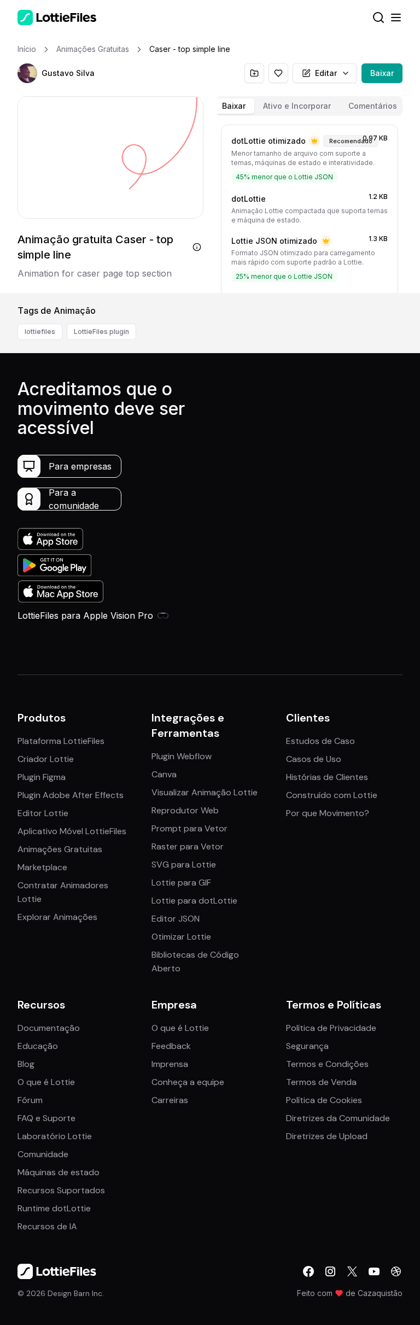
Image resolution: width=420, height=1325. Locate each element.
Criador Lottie (46, 759)
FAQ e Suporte (46, 1118)
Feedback (171, 1046)
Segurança (307, 1046)
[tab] (233, 106)
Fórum (30, 1100)
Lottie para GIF (181, 882)
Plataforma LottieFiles (61, 741)
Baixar (382, 73)
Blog (26, 1064)
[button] (27, 73)
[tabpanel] (309, 206)
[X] (352, 1271)
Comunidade (43, 1154)
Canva (164, 774)
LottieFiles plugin (101, 331)
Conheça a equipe (187, 1082)
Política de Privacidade (331, 1028)
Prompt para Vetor (189, 828)
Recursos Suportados (61, 1190)
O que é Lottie (46, 1082)
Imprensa (169, 1064)
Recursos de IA (47, 1226)
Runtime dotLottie (54, 1208)
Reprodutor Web (185, 810)
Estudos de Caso (320, 741)
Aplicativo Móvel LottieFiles (72, 831)
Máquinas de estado (59, 1172)
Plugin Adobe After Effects (71, 795)
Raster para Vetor (187, 846)
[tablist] (309, 106)
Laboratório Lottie (55, 1136)
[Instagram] (330, 1271)
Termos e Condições (327, 1064)
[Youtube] (374, 1271)
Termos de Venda (321, 1082)
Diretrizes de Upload (327, 1136)
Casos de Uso (313, 759)
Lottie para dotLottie (194, 900)
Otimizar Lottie (181, 936)
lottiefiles (40, 331)
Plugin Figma (42, 777)
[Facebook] (308, 1271)
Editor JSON (175, 918)
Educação (38, 1046)
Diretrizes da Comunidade (338, 1118)
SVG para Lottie (183, 864)
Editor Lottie (43, 813)
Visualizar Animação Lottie (204, 792)
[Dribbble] (395, 1271)
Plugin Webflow (181, 756)
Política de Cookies (324, 1100)
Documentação (49, 1028)
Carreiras (169, 1100)
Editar (326, 73)
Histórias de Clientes (327, 777)
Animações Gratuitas (60, 849)
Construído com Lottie (331, 795)
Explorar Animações (57, 917)
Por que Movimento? (327, 813)
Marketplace (42, 867)
